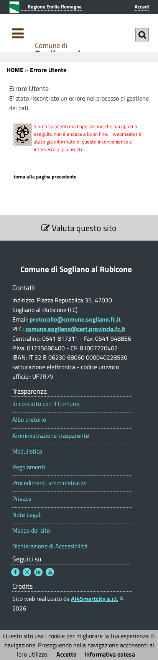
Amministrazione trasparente (50, 435)
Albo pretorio (29, 419)
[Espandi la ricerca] (142, 34)
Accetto (66, 654)
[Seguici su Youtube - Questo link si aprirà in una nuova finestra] (50, 572)
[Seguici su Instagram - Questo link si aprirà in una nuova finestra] (27, 572)
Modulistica (27, 451)
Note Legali (27, 514)
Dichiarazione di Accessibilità (49, 546)
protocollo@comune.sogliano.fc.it (75, 319)
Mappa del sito (31, 530)
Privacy (21, 498)
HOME (15, 69)
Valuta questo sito (83, 228)
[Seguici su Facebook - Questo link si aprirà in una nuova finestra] (15, 572)
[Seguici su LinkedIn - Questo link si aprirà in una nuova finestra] (38, 572)
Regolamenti (28, 467)
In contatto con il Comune (45, 404)
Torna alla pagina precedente (45, 176)
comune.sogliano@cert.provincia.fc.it (75, 328)
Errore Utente (48, 69)
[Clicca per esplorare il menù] (17, 33)
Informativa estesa (109, 654)
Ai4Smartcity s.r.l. (94, 598)
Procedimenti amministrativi (49, 483)
